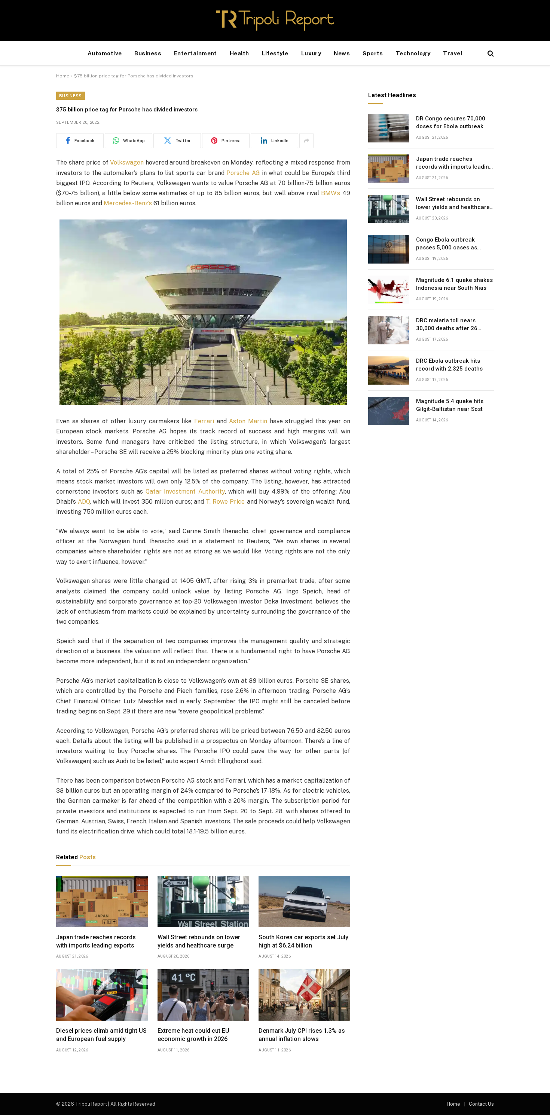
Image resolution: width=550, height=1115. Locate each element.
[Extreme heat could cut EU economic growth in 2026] (203, 995)
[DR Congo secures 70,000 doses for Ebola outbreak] (388, 128)
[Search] (490, 53)
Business (147, 53)
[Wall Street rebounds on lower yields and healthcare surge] (203, 901)
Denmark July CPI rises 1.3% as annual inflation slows (302, 1034)
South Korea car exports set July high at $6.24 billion (303, 941)
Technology (413, 53)
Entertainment (195, 53)
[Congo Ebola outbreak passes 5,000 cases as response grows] (388, 249)
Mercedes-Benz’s (128, 203)
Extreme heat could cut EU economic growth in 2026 (193, 1034)
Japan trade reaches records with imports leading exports (96, 941)
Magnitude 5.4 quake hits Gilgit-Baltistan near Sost (449, 405)
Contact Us (481, 1104)
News (342, 53)
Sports (373, 53)
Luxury (311, 53)
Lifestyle (275, 53)
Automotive (105, 53)
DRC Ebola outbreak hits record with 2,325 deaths (449, 364)
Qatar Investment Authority (185, 491)
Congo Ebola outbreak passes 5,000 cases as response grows (446, 244)
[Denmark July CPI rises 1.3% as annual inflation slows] (304, 995)
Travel (452, 53)
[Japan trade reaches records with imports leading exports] (102, 901)
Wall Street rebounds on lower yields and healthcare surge (199, 941)
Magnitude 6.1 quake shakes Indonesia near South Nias (454, 284)
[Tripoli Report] (275, 20)
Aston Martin (248, 421)
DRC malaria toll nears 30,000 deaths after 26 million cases (446, 325)
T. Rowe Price (225, 501)
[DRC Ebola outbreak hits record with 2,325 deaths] (388, 370)
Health (239, 53)
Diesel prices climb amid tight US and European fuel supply (101, 1034)
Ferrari (204, 421)
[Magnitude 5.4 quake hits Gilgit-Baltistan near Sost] (388, 411)
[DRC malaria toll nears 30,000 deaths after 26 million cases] (388, 330)
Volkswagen (127, 162)
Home (62, 76)
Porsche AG (243, 172)
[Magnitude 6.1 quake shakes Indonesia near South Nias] (388, 290)
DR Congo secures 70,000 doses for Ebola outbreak (450, 122)
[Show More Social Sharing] (306, 140)
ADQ (84, 501)
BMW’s (330, 193)
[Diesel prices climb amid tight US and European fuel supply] (102, 995)
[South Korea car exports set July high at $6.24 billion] (304, 901)
